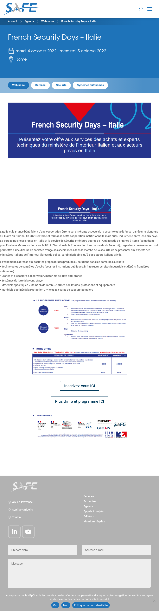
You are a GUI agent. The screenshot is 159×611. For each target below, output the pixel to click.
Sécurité (61, 85)
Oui (55, 605)
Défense (40, 85)
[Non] (154, 601)
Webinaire (47, 21)
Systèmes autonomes (90, 85)
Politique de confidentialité (91, 605)
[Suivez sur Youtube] (28, 532)
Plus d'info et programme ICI (79, 401)
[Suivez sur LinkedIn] (14, 532)
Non (65, 605)
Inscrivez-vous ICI (79, 386)
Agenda (29, 21)
